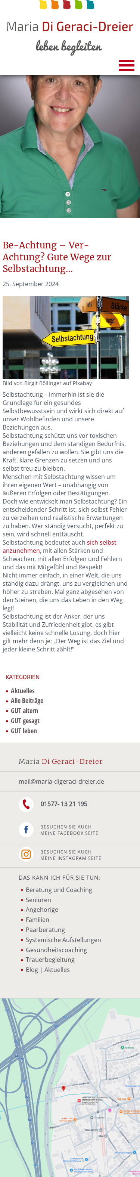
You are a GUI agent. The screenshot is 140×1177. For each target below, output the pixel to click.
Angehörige (42, 909)
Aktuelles (23, 690)
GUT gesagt (25, 720)
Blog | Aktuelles (48, 970)
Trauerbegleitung (50, 959)
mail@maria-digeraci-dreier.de (61, 781)
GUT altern (24, 710)
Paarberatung (45, 930)
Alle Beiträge (27, 700)
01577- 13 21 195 (63, 804)
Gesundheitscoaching (56, 950)
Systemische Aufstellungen (63, 940)
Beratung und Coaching (59, 890)
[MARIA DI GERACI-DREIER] (70, 28)
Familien (37, 920)
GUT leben (24, 730)
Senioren (38, 900)
